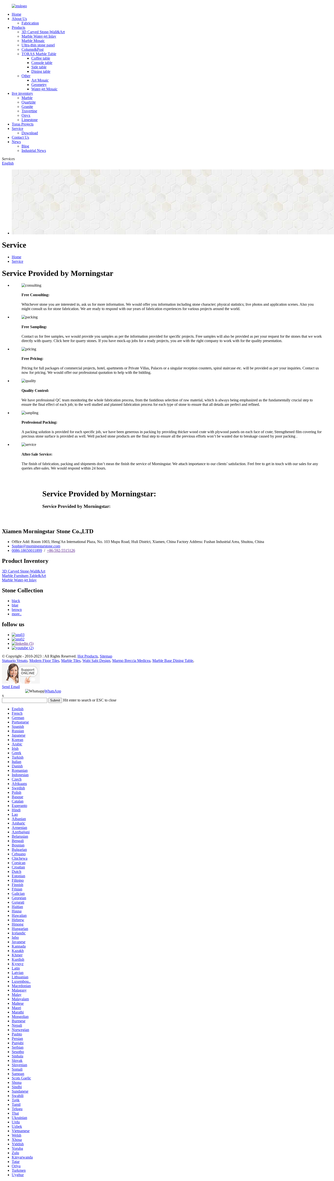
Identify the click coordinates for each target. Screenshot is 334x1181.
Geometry (39, 85)
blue (15, 605)
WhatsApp (53, 691)
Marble (27, 98)
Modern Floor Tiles (44, 660)
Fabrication (30, 23)
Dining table (40, 71)
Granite (27, 107)
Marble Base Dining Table (172, 660)
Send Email (11, 687)
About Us (19, 19)
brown (17, 609)
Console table (41, 63)
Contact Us (20, 137)
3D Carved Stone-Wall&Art (43, 32)
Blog (25, 146)
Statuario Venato (14, 660)
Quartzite (29, 102)
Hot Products (88, 656)
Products (18, 27)
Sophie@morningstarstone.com (36, 546)
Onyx (26, 115)
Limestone (30, 120)
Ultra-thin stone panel (38, 45)
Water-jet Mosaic (44, 89)
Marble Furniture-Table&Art (24, 576)
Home (16, 14)
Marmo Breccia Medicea (131, 660)
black (16, 601)
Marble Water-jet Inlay (39, 36)
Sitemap (106, 656)
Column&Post (33, 49)
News (16, 142)
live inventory (22, 93)
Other (26, 76)
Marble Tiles (70, 660)
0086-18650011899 (27, 550)
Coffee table (40, 58)
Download (30, 133)
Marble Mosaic (33, 41)
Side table (38, 67)
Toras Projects (22, 124)
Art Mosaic (40, 80)
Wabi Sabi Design (96, 660)
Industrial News (34, 150)
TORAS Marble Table (39, 54)
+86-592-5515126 (61, 550)
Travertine (29, 111)
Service (17, 128)
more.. (17, 614)
